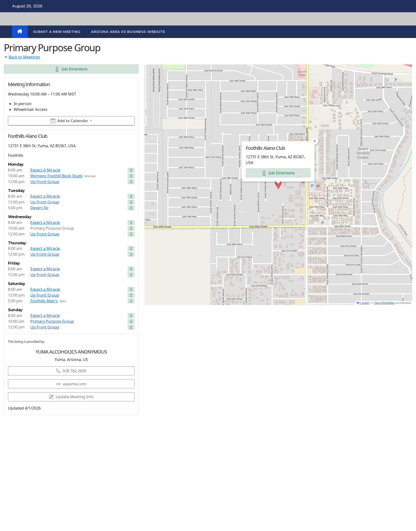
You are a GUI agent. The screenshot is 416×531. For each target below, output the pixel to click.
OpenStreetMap (384, 303)
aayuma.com (74, 383)
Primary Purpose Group (52, 321)
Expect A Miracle (45, 170)
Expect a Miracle (45, 196)
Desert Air (39, 207)
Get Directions (74, 69)
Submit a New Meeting (56, 32)
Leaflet (364, 303)
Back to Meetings (24, 57)
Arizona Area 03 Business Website (128, 32)
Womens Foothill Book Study (56, 175)
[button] (278, 184)
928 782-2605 (74, 370)
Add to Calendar (72, 120)
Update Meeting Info (75, 396)
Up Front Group (44, 181)
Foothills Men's (44, 300)
